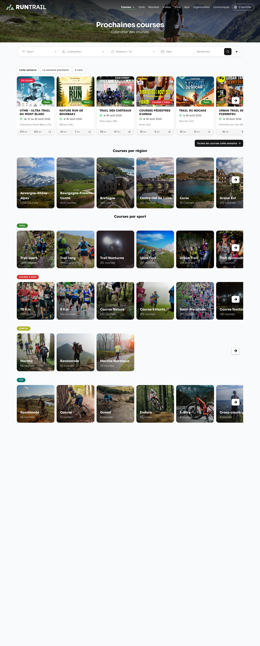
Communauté (221, 7)
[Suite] (236, 100)
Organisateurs (201, 7)
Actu (186, 7)
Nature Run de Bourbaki (71, 112)
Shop (178, 7)
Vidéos (167, 7)
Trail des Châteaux (115, 110)
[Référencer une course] (236, 51)
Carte (141, 7)
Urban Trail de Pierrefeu (231, 112)
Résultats (153, 7)
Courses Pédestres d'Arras (154, 112)
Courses (126, 7)
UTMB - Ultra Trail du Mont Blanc (35, 112)
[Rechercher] (228, 51)
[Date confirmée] (21, 119)
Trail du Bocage (192, 110)
